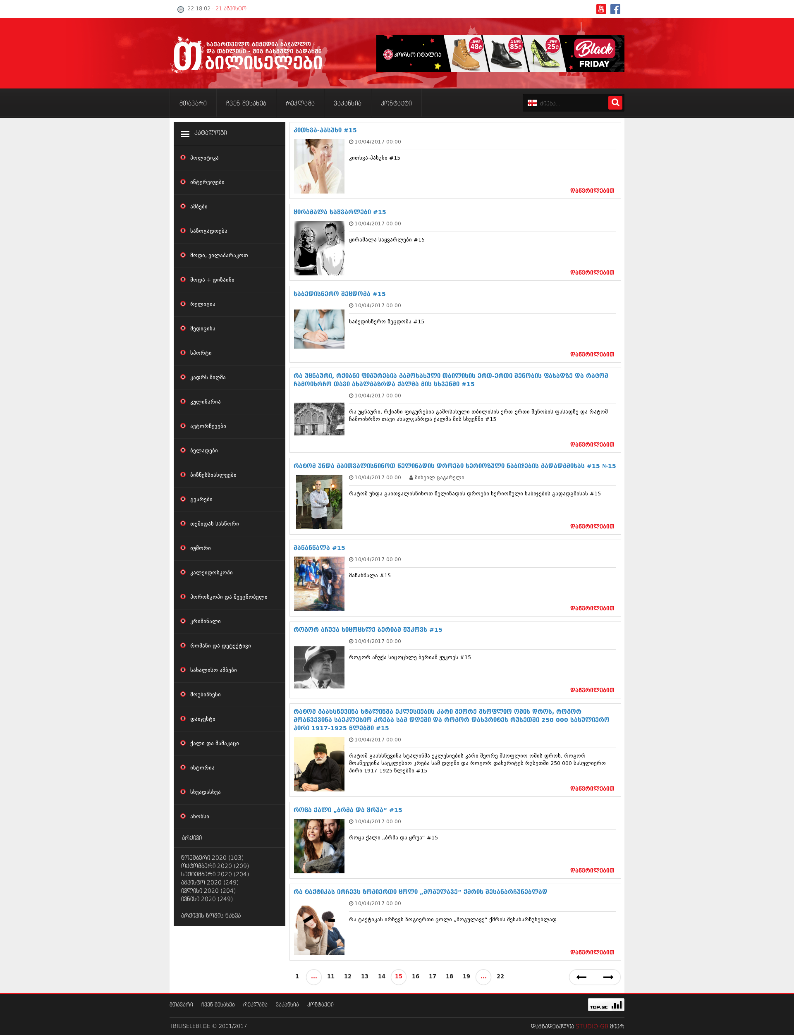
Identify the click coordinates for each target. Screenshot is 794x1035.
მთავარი (181, 1005)
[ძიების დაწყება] (615, 103)
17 (432, 977)
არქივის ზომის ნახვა (211, 916)
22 (500, 977)
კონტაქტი (320, 1005)
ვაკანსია (287, 1005)
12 (348, 977)
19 (466, 977)
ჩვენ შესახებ (218, 1005)
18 (449, 977)
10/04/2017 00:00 (378, 142)
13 (364, 977)
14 (381, 977)
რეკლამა (255, 1005)
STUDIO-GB (592, 1027)
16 (415, 977)
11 (331, 977)
